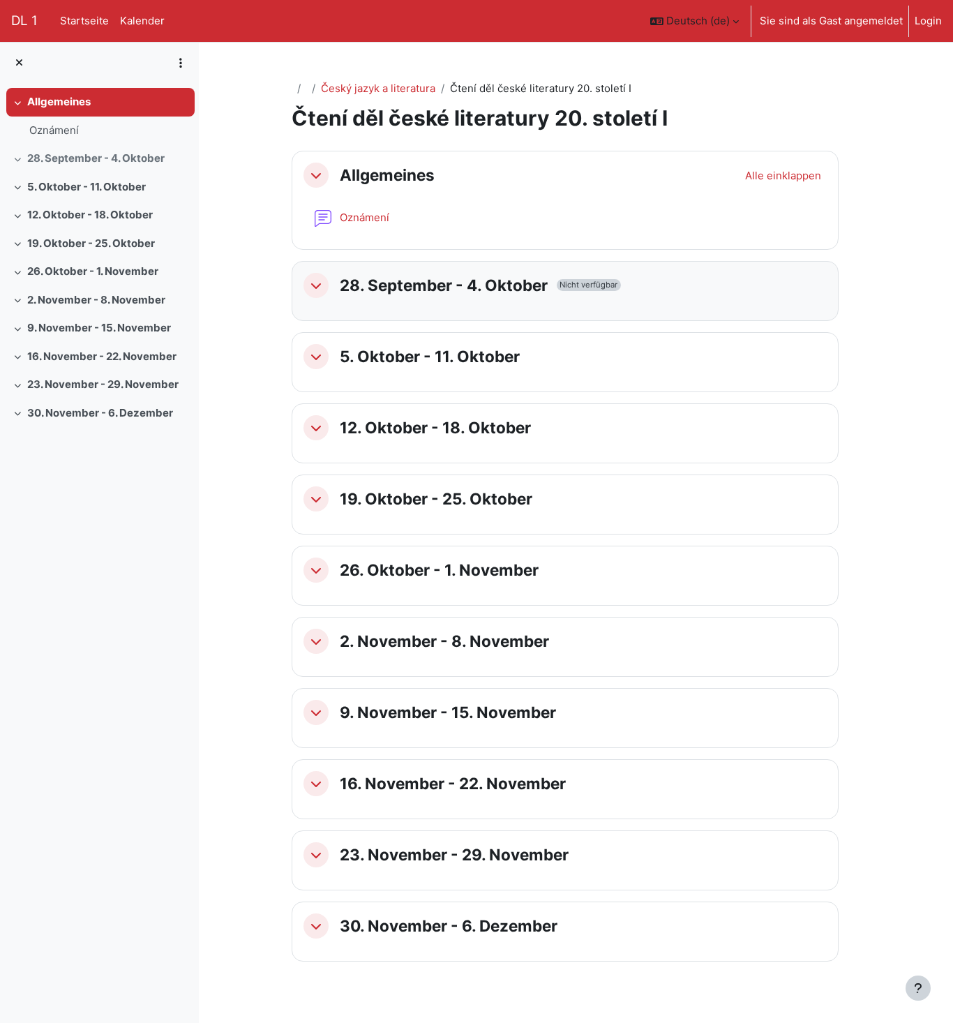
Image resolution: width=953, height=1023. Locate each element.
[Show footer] (918, 988)
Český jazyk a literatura (378, 88)
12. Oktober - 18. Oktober (90, 214)
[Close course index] (19, 63)
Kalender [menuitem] (142, 20)
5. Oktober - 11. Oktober (86, 186)
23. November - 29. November (103, 384)
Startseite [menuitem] (84, 20)
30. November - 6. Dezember (100, 412)
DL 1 (24, 21)
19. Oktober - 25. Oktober (91, 243)
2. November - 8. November (96, 299)
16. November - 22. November (102, 356)
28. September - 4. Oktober (96, 158)
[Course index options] (180, 62)
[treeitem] (99, 116)
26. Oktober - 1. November (92, 271)
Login (928, 20)
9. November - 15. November (99, 327)
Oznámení (54, 130)
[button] (694, 21)
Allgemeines (59, 101)
